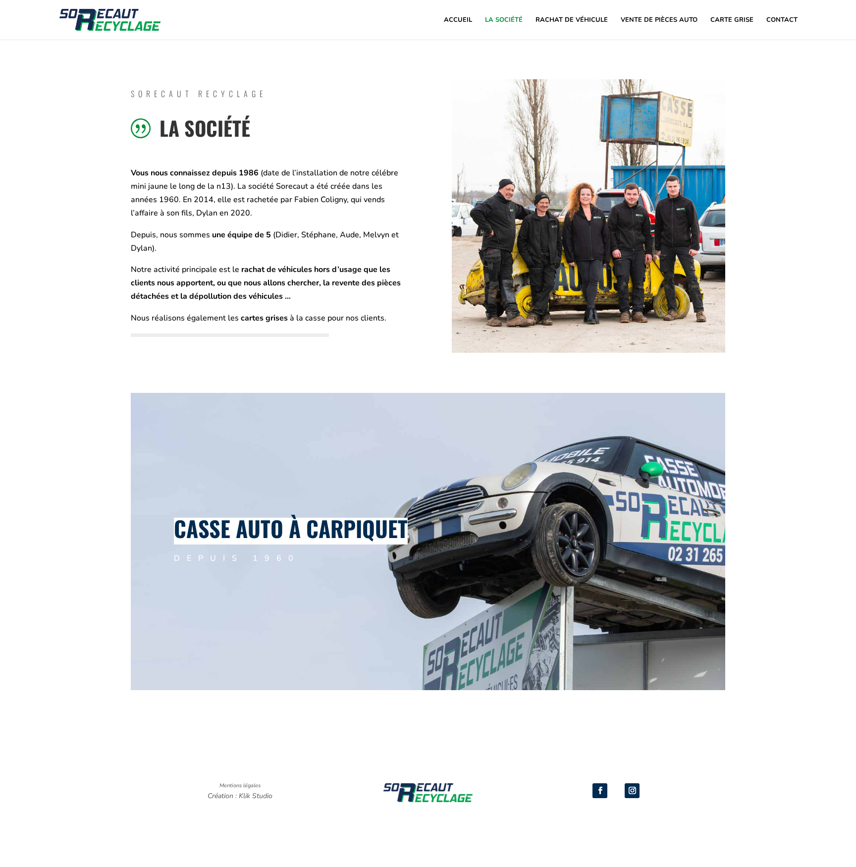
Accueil (458, 20)
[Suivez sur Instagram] (632, 790)
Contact (782, 20)
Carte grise (731, 20)
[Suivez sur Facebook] (599, 790)
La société (504, 20)
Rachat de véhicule (571, 20)
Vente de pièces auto (659, 20)
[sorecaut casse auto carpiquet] (588, 350)
